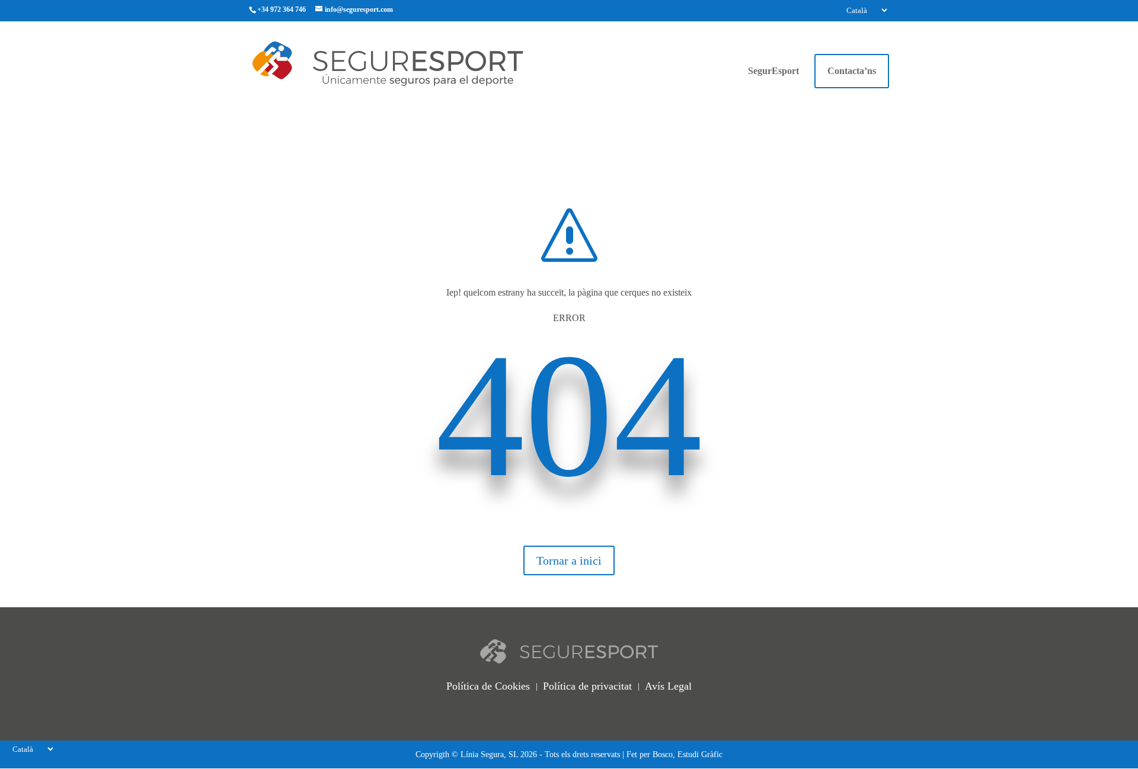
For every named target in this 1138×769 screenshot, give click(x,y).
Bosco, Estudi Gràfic (688, 754)
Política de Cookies (488, 686)
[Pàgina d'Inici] (409, 62)
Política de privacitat (587, 686)
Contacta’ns (851, 71)
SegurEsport (773, 71)
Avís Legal (668, 686)
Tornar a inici (569, 560)
